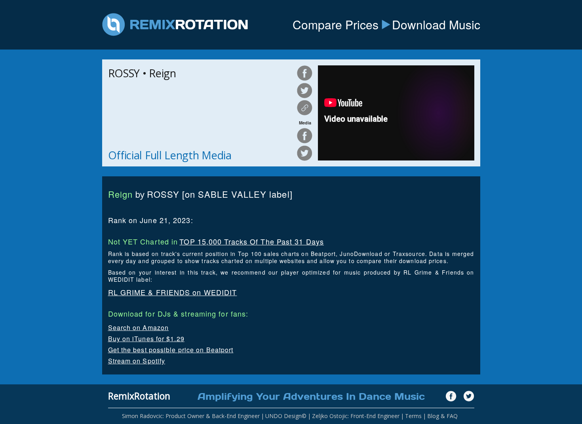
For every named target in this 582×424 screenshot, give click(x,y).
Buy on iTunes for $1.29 (146, 338)
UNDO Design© (285, 416)
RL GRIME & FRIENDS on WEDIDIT (172, 292)
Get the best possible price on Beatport (171, 349)
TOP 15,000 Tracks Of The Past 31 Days (251, 241)
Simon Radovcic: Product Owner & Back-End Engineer (191, 416)
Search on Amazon (138, 327)
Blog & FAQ (442, 416)
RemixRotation (139, 396)
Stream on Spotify (136, 360)
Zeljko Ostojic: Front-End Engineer (355, 416)
